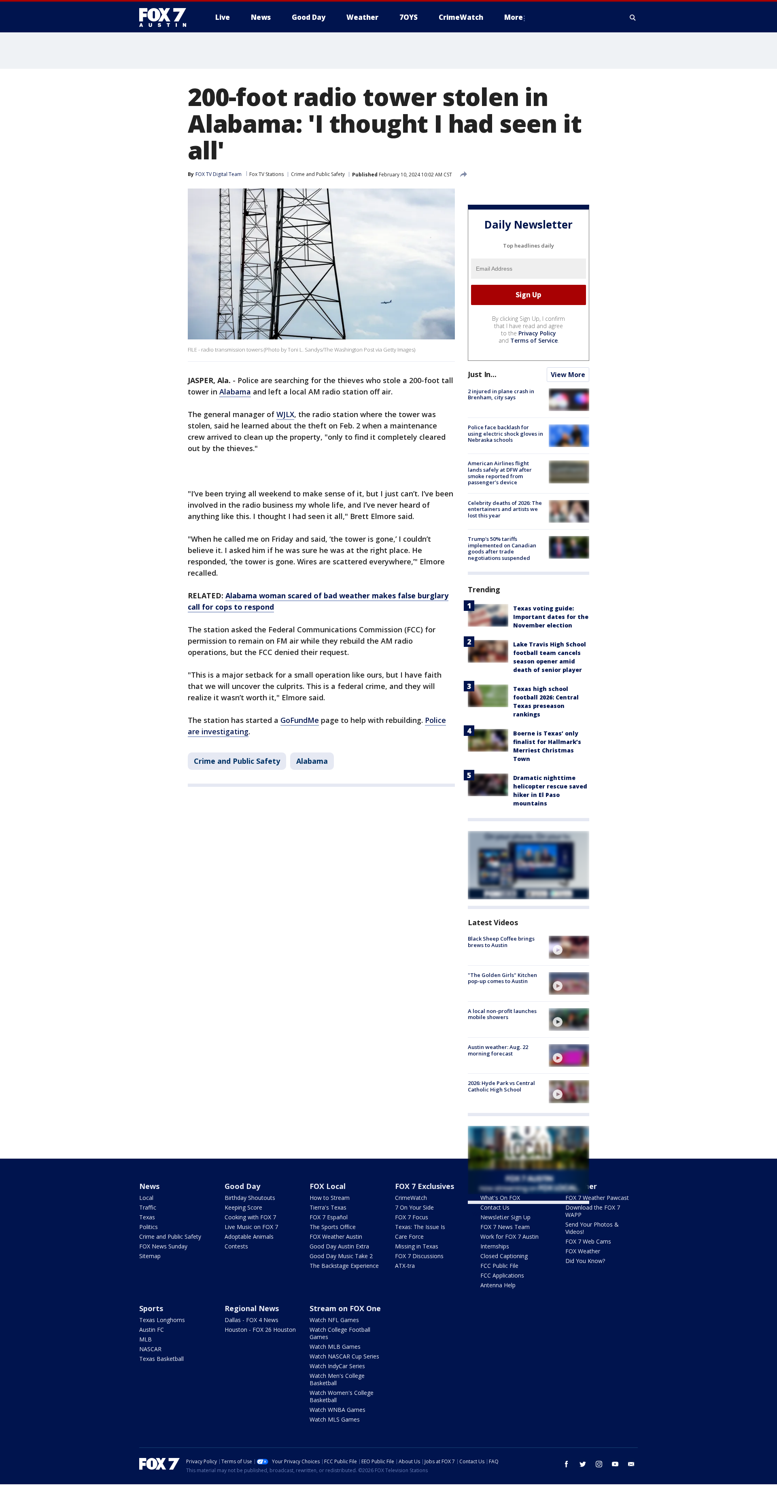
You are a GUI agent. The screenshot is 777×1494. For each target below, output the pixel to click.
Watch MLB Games (335, 1346)
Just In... (482, 374)
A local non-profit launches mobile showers (502, 1014)
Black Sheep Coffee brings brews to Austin (501, 942)
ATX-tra (405, 1265)
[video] (569, 947)
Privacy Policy (537, 333)
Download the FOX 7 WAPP (592, 1211)
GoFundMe (299, 720)
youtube (615, 1464)
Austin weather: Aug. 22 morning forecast (498, 1050)
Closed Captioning (504, 1256)
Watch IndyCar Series (337, 1366)
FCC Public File (499, 1265)
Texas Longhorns (162, 1320)
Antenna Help (498, 1285)
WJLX (285, 414)
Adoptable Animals (249, 1236)
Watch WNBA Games (337, 1409)
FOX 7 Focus (411, 1217)
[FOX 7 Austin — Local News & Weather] (166, 17)
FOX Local (328, 1186)
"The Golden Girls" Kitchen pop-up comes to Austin (502, 978)
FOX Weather (582, 1251)
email (631, 1464)
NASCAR (150, 1349)
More (513, 17)
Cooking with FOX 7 (250, 1217)
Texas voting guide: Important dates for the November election (550, 616)
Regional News (252, 1308)
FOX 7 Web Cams (588, 1241)
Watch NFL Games (334, 1320)
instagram (598, 1464)
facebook (566, 1464)
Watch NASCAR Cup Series (344, 1356)
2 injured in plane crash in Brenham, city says (501, 394)
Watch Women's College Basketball (342, 1396)
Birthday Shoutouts (250, 1198)
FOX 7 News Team (505, 1227)
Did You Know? (585, 1261)
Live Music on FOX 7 (251, 1227)
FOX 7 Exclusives (424, 1186)
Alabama (235, 391)
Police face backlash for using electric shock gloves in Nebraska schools (505, 433)
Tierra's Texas (328, 1207)
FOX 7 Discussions (419, 1256)
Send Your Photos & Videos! (592, 1228)
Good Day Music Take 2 (341, 1256)
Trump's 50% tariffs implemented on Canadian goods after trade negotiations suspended (502, 548)
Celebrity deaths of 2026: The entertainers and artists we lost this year (505, 509)
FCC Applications (502, 1275)
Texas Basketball (161, 1359)
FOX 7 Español (329, 1217)
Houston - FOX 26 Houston (260, 1329)
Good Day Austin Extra (339, 1246)
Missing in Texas (416, 1246)
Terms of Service (534, 340)
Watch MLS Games (335, 1419)
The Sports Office (333, 1227)
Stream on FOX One (345, 1308)
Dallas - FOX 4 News (251, 1320)
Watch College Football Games (340, 1333)
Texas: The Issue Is (420, 1227)
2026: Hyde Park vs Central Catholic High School (501, 1086)
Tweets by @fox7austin (503, 1213)
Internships (494, 1246)
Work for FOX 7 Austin (509, 1236)
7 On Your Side (414, 1207)
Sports (151, 1308)
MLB (145, 1339)
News (149, 1186)
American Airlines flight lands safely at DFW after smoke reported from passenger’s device (500, 473)
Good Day (242, 1186)
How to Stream (330, 1198)
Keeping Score (243, 1207)
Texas (147, 1217)
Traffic (147, 1207)
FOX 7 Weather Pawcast (597, 1198)
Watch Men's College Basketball (337, 1379)
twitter (582, 1464)
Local (146, 1198)
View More (568, 374)
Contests (236, 1246)
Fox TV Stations (266, 174)
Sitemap (150, 1256)
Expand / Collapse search (633, 17)
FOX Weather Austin (336, 1236)
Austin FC (151, 1329)
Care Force (409, 1236)
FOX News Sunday (163, 1246)
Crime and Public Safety (318, 174)
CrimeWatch (411, 1198)
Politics (148, 1227)
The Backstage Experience (344, 1265)
